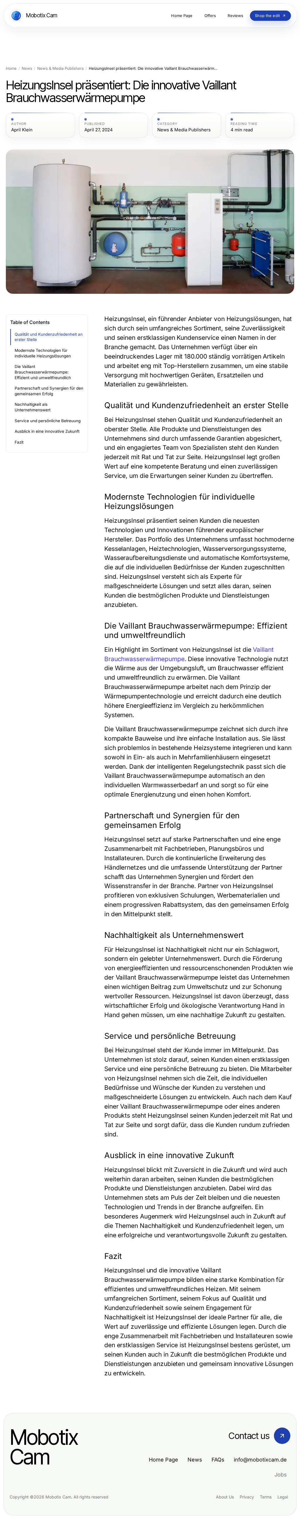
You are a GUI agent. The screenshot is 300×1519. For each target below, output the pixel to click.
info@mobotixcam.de (260, 1460)
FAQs (218, 1460)
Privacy (247, 1496)
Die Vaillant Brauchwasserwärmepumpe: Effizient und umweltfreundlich (43, 372)
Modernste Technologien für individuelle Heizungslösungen (43, 353)
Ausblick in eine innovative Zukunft (47, 431)
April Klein (22, 130)
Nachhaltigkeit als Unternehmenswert (32, 407)
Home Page (163, 1460)
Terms (266, 1496)
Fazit (19, 442)
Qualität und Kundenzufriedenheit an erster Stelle (49, 337)
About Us (225, 1496)
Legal (282, 1496)
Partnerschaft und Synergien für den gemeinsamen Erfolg (49, 391)
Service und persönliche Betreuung (48, 420)
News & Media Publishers (60, 68)
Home (11, 68)
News (27, 68)
